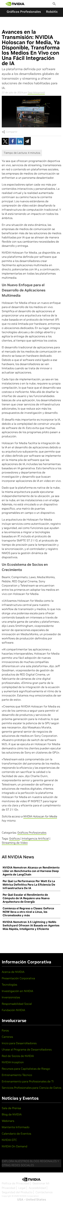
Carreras (7, 1036)
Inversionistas (11, 997)
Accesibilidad (37, 1188)
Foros (5, 1030)
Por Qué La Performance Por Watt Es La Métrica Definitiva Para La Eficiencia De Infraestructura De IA (29, 884)
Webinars (8, 1121)
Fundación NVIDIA (13, 1010)
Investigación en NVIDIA (17, 991)
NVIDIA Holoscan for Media (40, 816)
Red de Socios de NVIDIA (18, 1056)
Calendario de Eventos (16, 1133)
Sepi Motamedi (36, 92)
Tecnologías (9, 984)
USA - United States (31, 1199)
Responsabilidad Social (17, 1003)
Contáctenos (44, 1192)
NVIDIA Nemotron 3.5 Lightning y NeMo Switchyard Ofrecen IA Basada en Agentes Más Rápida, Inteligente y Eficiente (31, 925)
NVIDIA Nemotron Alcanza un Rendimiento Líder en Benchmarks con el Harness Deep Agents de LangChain (31, 871)
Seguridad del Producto (17, 1192)
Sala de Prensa (11, 1108)
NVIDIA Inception (13, 1062)
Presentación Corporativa (18, 978)
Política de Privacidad (15, 1183)
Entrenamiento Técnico (17, 1075)
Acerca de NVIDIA (13, 972)
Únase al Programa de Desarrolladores (27, 1049)
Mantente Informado (15, 1127)
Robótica (53, 12)
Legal (22, 1188)
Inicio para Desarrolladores (19, 1043)
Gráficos (14, 838)
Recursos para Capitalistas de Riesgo (26, 1068)
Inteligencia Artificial (35, 838)
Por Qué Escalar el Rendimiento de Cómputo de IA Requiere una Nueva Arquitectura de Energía (26, 898)
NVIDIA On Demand (14, 1146)
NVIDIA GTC (9, 1140)
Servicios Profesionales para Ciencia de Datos (31, 1087)
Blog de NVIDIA (12, 1114)
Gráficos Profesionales (24, 12)
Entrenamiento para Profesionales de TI (28, 1081)
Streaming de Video (15, 842)
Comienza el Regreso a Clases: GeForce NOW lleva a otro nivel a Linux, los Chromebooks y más (28, 912)
